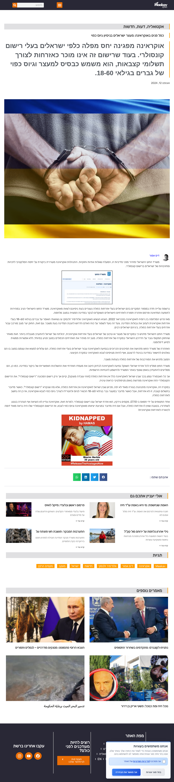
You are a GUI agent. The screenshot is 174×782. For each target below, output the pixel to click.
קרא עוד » (163, 521)
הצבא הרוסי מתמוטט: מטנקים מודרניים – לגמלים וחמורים (49, 647)
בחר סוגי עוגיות (153, 772)
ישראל (75, 566)
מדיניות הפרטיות (141, 761)
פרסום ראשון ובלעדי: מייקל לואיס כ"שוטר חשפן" (64, 506)
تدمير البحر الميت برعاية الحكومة (64, 706)
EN (100, 759)
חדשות (89, 566)
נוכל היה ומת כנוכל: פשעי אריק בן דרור (144, 706)
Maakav (160, 566)
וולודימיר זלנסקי (107, 566)
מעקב (62, 566)
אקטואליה (105, 754)
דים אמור (127, 566)
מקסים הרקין (45, 566)
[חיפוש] (14, 5)
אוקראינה (144, 566)
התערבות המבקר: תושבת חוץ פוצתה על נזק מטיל (60, 533)
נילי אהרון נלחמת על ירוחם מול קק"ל (146, 531)
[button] (59, 5)
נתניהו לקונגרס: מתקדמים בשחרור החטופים (141, 647)
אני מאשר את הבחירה (126, 772)
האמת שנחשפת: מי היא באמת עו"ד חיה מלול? (144, 506)
